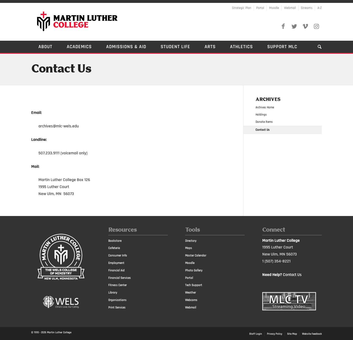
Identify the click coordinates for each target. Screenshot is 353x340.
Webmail (290, 8)
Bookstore (115, 241)
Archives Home (265, 107)
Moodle (274, 8)
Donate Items (264, 122)
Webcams (191, 300)
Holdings (261, 115)
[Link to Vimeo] (305, 26)
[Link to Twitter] (294, 26)
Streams (306, 8)
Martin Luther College (59, 332)
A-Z (319, 8)
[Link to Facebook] (283, 26)
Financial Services (119, 278)
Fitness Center (117, 285)
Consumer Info (117, 255)
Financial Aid (116, 270)
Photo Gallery (193, 270)
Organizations (117, 300)
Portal (260, 8)
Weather (190, 292)
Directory (190, 241)
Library (112, 292)
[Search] (316, 47)
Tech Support (193, 285)
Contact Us (61, 69)
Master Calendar (195, 255)
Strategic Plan (241, 8)
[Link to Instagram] (316, 26)
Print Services (117, 307)
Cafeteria (114, 248)
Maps (188, 248)
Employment (116, 263)
